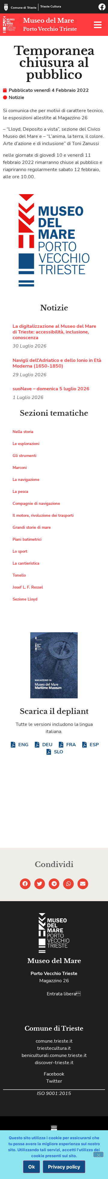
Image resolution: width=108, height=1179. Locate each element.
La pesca (20, 491)
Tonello (19, 575)
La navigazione (26, 479)
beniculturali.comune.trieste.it (54, 1055)
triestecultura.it (54, 1048)
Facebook (54, 1074)
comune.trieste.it (54, 1041)
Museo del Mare (48, 20)
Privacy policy (64, 1167)
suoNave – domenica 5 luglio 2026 (51, 389)
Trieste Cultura (50, 6)
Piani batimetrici (27, 539)
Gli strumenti (24, 455)
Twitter (54, 1081)
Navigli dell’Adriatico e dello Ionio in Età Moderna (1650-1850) (57, 363)
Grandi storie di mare (32, 527)
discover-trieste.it (54, 1062)
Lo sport (20, 551)
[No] (98, 1154)
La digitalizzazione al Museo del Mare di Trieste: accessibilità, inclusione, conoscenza (54, 332)
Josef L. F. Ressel (28, 587)
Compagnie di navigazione (36, 503)
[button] (25, 883)
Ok (31, 1167)
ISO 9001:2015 (54, 1093)
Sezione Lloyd (25, 599)
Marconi (20, 467)
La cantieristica (26, 563)
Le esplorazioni (26, 444)
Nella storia (23, 432)
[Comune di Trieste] (6, 7)
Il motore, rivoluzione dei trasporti (43, 515)
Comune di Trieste (23, 8)
